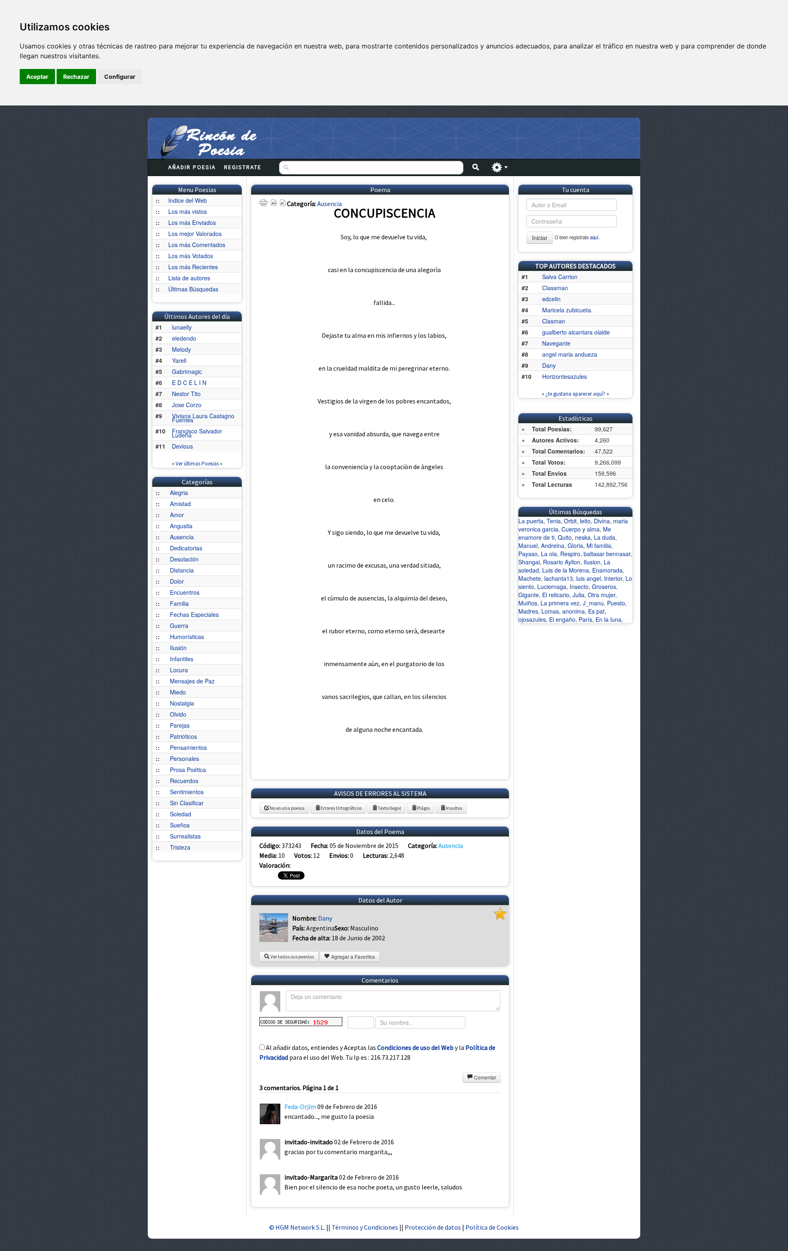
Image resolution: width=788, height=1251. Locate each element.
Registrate (242, 167)
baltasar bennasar (607, 554)
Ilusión (178, 648)
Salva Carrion (559, 277)
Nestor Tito (186, 394)
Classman (555, 288)
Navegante (556, 343)
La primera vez (560, 603)
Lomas (550, 611)
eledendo (184, 338)
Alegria (179, 492)
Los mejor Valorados (195, 233)
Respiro (570, 554)
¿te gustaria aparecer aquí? (575, 393)
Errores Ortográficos (341, 808)
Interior (613, 578)
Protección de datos (433, 1227)
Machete (529, 578)
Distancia (182, 570)
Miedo (178, 692)
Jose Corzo (187, 405)
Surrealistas (185, 836)
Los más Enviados (192, 222)
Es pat (596, 611)
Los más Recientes (193, 267)
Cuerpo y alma (580, 529)
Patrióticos (183, 736)
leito (585, 521)
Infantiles (181, 659)
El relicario (555, 595)
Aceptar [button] (37, 76)
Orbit (570, 521)
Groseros (604, 586)
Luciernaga (551, 586)
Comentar (484, 1077)
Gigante (528, 595)
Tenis (554, 521)
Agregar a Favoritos (352, 956)
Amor (177, 515)
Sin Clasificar (187, 803)
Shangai (529, 562)
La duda (604, 537)
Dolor (177, 581)
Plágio (423, 808)
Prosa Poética (188, 769)
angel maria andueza (569, 354)
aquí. (595, 237)
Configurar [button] (119, 76)
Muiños (527, 603)
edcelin (551, 299)
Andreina (552, 545)
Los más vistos (187, 211)
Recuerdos (184, 781)
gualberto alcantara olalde (576, 332)
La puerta (530, 521)
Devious (182, 446)
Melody (181, 349)
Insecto (579, 586)
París (585, 619)
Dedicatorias (186, 548)
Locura (179, 670)
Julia (578, 595)
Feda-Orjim (300, 1106)
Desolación (184, 559)
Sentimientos (187, 792)
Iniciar (539, 238)
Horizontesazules (564, 376)
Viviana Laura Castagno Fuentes (203, 418)
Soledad (180, 814)
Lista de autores (189, 278)
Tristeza (180, 847)
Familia (179, 603)
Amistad (180, 503)
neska (583, 537)
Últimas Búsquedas (193, 289)
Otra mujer (601, 595)
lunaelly (182, 327)
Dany (325, 918)
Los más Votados (190, 256)
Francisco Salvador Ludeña (197, 433)
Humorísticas (187, 636)
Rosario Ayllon (561, 562)
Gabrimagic (187, 371)
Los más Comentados (196, 245)
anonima (573, 611)
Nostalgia (182, 703)
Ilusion (592, 562)
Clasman (553, 321)
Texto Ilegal (389, 808)
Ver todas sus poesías (292, 956)
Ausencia (182, 537)
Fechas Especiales (194, 614)
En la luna (608, 619)
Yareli (179, 360)
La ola (549, 554)
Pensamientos (188, 747)
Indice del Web (187, 200)
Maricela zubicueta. (567, 310)
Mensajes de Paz (192, 681)
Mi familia (598, 545)
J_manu (593, 603)
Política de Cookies (492, 1227)
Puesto (616, 603)
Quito (565, 537)
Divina (602, 521)
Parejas (180, 725)
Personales (184, 758)
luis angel (588, 578)
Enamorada (607, 570)
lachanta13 (558, 578)
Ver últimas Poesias (197, 463)
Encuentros (184, 592)
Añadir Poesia (192, 167)
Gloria (575, 545)
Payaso (528, 554)
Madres (528, 611)
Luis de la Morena (565, 570)
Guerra (179, 625)
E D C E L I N (189, 382)
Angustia (181, 526)
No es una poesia (287, 808)
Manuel (528, 545)
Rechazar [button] (76, 76)
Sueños (180, 825)
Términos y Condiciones (365, 1227)
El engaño (562, 619)
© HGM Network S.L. (297, 1227)
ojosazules (532, 619)
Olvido (178, 714)
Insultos (454, 808)
